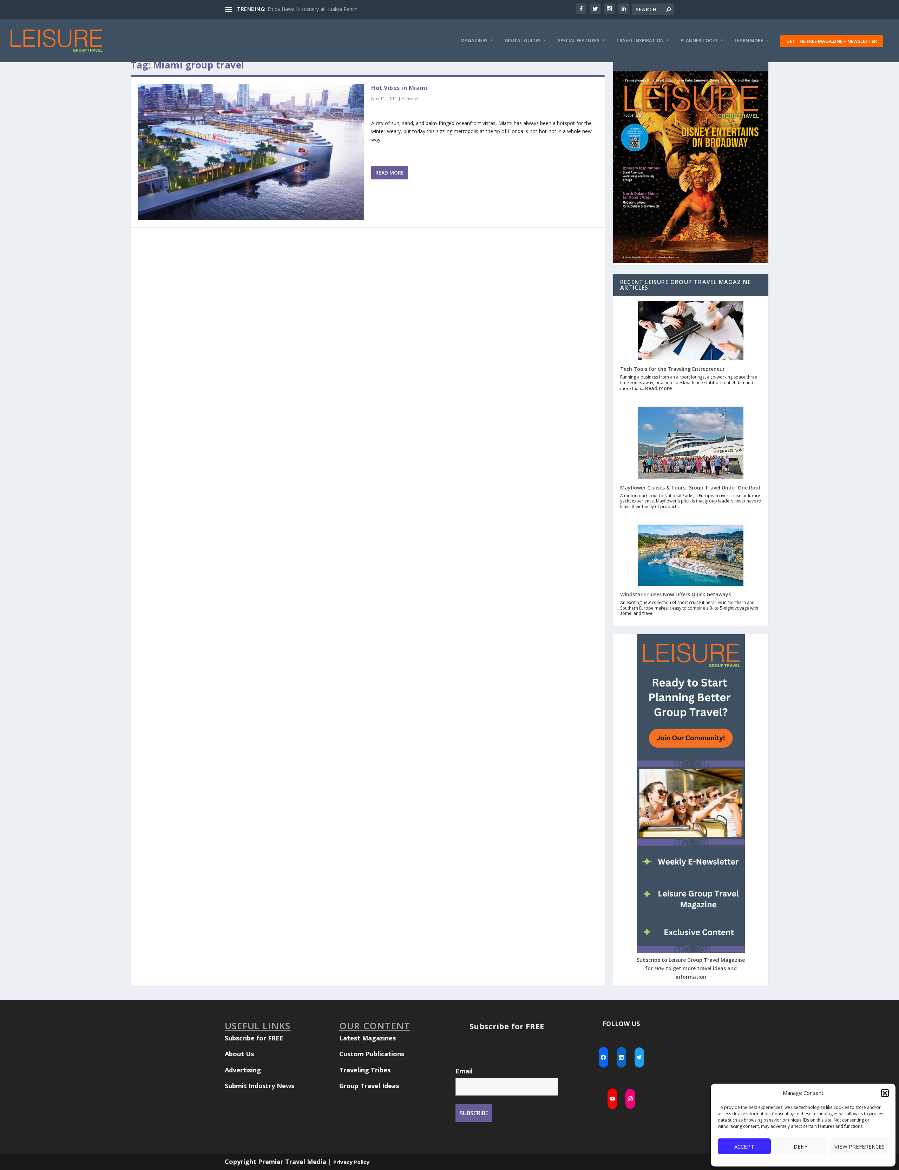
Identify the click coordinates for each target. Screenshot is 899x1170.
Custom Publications (371, 1054)
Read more (658, 388)
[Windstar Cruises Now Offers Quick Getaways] (690, 556)
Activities (410, 98)
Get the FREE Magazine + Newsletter (831, 41)
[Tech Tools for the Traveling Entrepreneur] (690, 331)
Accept (744, 1146)
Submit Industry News (259, 1086)
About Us (239, 1054)
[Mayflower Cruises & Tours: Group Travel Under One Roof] (690, 443)
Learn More (749, 41)
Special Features (578, 41)
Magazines (474, 41)
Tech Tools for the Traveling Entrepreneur (672, 369)
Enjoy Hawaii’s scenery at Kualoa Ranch (312, 9)
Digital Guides (523, 41)
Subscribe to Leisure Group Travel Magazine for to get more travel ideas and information (691, 968)
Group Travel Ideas (369, 1086)
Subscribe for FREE (254, 1038)
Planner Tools (699, 41)
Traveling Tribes (365, 1070)
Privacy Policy (351, 1161)
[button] (884, 1093)
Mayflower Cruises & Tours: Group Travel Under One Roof (690, 487)
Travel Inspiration (640, 41)
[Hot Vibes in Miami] (251, 152)
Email (464, 1071)
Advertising (243, 1070)
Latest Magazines (367, 1038)
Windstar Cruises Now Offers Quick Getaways (675, 594)
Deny (801, 1146)
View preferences (859, 1146)
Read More (389, 172)
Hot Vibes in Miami (399, 88)
